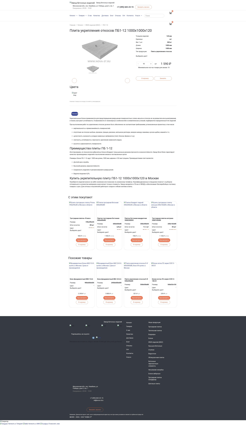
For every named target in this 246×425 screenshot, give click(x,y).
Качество (96, 16)
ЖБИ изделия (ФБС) (155, 342)
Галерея (129, 326)
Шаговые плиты (154, 384)
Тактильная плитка (155, 330)
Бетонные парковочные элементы (153, 363)
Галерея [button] (81, 16)
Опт (124, 16)
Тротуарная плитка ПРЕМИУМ (155, 379)
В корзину (145, 78)
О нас (90, 16)
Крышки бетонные (155, 346)
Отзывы (118, 16)
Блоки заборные (154, 374)
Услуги (128, 357)
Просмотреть (82, 240)
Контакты (130, 16)
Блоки (150, 338)
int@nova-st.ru (98, 400)
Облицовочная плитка (156, 357)
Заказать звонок (143, 7)
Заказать (163, 78)
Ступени (151, 350)
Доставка (105, 16)
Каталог (129, 323)
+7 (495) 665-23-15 (125, 7)
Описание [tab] (74, 114)
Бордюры (152, 334)
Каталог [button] (72, 16)
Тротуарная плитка (155, 327)
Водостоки (152, 354)
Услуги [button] (137, 16)
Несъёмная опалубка (155, 370)
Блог (111, 16)
